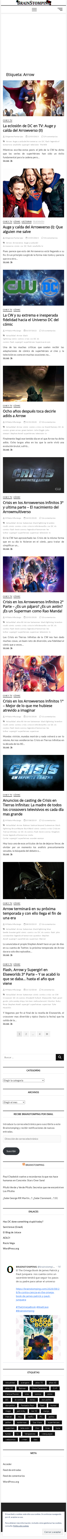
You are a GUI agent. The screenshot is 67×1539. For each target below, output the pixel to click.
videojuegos (47, 1433)
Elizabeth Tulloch (33, 998)
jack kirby (21, 1411)
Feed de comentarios (14, 1475)
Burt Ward (28, 828)
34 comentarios (50, 238)
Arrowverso (18, 243)
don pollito (46, 1399)
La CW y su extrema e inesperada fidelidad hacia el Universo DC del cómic (31, 320)
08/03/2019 (31, 924)
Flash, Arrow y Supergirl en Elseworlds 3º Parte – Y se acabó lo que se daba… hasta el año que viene (31, 976)
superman (34, 532)
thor (37, 1428)
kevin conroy (20, 529)
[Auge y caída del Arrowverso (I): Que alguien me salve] (33, 193)
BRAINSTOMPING (35, 1164)
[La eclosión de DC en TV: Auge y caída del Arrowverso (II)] (33, 98)
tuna (58, 1428)
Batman (26, 825)
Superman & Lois (43, 342)
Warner (42, 939)
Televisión (38, 221)
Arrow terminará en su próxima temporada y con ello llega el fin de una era (32, 913)
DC (43, 141)
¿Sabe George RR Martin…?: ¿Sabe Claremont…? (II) (30, 1198)
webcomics (10, 1439)
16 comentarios (48, 518)
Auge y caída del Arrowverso (25, 141)
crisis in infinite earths (37, 526)
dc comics (29, 832)
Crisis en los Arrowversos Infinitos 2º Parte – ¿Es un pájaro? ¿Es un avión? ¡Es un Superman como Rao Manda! (33, 606)
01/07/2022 (31, 330)
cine (27, 1394)
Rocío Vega (9, 1243)
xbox (35, 1439)
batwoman (28, 523)
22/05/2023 (33, 136)
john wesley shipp (17, 1001)
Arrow (9, 141)
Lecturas (27, 221)
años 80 (20, 622)
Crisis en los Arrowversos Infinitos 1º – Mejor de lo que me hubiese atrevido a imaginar (33, 706)
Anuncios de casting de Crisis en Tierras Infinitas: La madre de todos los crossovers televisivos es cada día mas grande (33, 807)
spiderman (22, 1422)
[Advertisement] (33, 37)
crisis (27, 339)
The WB (43, 144)
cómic (17, 246)
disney (32, 1399)
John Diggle (39, 430)
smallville (17, 144)
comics (21, 339)
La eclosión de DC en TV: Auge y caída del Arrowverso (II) (29, 128)
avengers (25, 1382)
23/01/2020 (31, 617)
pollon (8, 1422)
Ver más (10, 161)
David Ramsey (51, 427)
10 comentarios (48, 422)
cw (39, 141)
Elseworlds (47, 998)
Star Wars (37, 1422)
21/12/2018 (31, 989)
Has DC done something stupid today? (23, 1221)
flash (47, 141)
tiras (48, 1428)
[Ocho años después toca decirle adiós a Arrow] (33, 384)
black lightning (39, 523)
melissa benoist (40, 1001)
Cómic (16, 221)
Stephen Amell (16, 433)
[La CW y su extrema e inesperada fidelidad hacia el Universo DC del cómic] (33, 288)
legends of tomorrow (36, 529)
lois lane (29, 1001)
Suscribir (11, 1151)
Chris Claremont (39, 1388)
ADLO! (6, 1237)
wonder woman (37, 838)
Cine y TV (7, 120)
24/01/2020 (31, 518)
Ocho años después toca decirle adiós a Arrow (29, 413)
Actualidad (11, 335)
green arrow (15, 430)
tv (42, 246)
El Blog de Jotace (12, 1232)
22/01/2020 (31, 716)
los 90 (34, 1411)
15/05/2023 (33, 238)
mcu (20, 1416)
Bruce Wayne (17, 828)
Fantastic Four (27, 1405)
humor (53, 1405)
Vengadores (30, 1433)
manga (46, 1411)
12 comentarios (48, 820)
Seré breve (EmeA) (13, 1226)
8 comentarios (47, 989)
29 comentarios (50, 136)
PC (41, 1416)
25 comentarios (48, 330)
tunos (8, 1433)
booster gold (14, 932)
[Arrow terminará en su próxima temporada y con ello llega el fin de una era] (33, 880)
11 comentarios (48, 716)
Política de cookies (21, 1526)
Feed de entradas (12, 1469)
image (8, 1411)
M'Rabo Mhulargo (13, 330)
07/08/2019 (31, 820)
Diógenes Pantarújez (14, 136)
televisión (35, 144)
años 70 (39, 1382)
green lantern (28, 430)
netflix (31, 1416)
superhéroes (29, 342)
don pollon (10, 1405)
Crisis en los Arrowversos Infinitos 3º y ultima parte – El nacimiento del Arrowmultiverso (33, 507)
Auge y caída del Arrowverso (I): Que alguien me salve (33, 229)
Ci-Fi (55, 1388)
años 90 (9, 1388)
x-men (24, 1439)
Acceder (7, 1464)
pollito (51, 1416)
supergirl (26, 144)
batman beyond (38, 825)
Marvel (8, 1416)
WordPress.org (11, 1248)
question (37, 935)
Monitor (51, 1001)
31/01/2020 (31, 422)
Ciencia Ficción (12, 1394)
